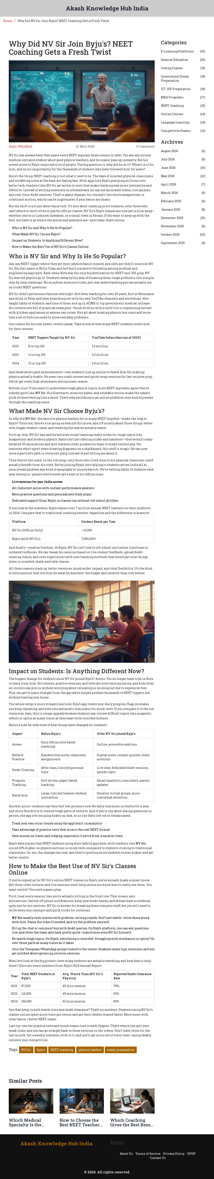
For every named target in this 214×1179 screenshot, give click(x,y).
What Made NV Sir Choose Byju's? (36, 234)
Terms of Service (147, 1154)
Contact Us (158, 1158)
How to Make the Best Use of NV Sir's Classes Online (50, 247)
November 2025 (183, 226)
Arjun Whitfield (20, 146)
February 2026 (183, 201)
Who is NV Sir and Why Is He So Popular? (42, 228)
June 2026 (183, 168)
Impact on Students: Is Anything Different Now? (47, 240)
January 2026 (183, 209)
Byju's (41, 1050)
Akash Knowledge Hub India (107, 8)
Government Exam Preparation (183, 78)
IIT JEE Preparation (183, 89)
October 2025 (183, 235)
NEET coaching (62, 1050)
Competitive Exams (183, 131)
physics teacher (90, 1050)
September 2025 (183, 243)
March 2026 (183, 193)
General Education (183, 60)
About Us (126, 1154)
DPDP (191, 1154)
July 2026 (183, 159)
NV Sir (26, 1050)
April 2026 (183, 184)
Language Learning (183, 122)
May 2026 (183, 176)
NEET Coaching (183, 106)
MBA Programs (183, 97)
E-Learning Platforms (183, 51)
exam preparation (120, 1050)
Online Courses (183, 114)
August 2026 (183, 151)
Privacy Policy (174, 1154)
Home (7, 21)
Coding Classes (183, 68)
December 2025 (183, 218)
